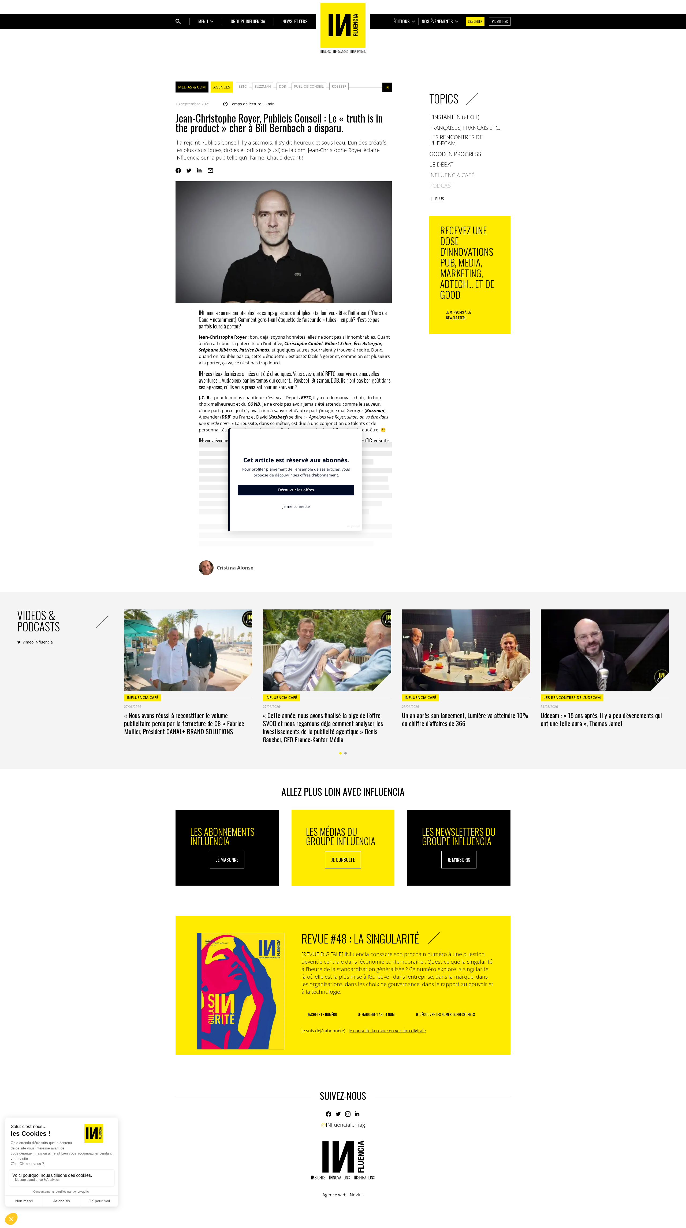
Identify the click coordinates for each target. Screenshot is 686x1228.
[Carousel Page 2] (345, 753)
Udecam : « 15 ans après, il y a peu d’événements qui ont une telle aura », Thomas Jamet (601, 719)
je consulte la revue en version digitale (387, 1031)
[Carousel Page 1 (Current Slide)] (340, 753)
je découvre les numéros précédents (445, 1014)
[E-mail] (210, 170)
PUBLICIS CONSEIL (309, 86)
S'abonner (475, 21)
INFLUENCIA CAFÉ (142, 697)
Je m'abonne (227, 859)
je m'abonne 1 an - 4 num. (376, 1014)
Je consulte (343, 859)
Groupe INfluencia (248, 21)
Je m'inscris (459, 859)
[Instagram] (348, 1114)
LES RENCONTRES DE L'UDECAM (572, 697)
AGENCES (221, 87)
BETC (242, 86)
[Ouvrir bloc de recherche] (178, 21)
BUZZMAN (263, 86)
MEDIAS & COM (192, 87)
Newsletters (295, 21)
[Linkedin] (199, 170)
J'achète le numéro (322, 1014)
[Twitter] (189, 170)
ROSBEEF (339, 86)
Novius (357, 1195)
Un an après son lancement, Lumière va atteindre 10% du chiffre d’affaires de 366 (465, 719)
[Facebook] (178, 170)
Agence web (334, 1195)
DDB (282, 86)
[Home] (343, 28)
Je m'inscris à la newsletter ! (458, 314)
